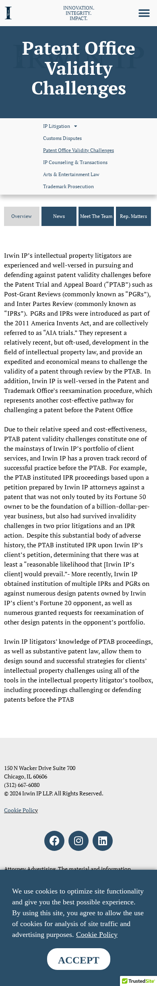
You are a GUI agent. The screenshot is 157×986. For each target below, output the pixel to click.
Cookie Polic (19, 810)
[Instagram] (78, 841)
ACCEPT (78, 960)
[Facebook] (54, 841)
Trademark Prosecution (68, 186)
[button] (144, 13)
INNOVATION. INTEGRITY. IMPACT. (78, 13)
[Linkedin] (103, 841)
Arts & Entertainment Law (71, 174)
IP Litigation (56, 126)
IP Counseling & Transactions (75, 162)
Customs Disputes (62, 138)
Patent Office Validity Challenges (78, 150)
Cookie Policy (97, 935)
